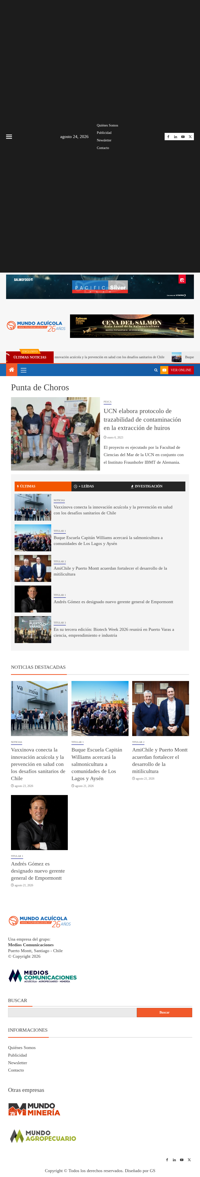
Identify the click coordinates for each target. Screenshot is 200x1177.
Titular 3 (60, 622)
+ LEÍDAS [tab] (86, 486)
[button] (23, 370)
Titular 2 (60, 561)
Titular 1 (60, 531)
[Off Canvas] (9, 137)
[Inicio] (11, 370)
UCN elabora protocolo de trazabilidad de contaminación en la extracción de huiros (142, 419)
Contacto (103, 148)
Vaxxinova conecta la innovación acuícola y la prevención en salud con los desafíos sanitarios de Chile (38, 764)
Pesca (107, 401)
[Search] (156, 370)
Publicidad (104, 133)
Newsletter (104, 140)
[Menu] (23, 370)
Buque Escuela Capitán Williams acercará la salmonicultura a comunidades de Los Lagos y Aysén (96, 764)
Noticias (59, 500)
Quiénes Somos (107, 125)
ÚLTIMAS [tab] (27, 486)
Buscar (17, 1000)
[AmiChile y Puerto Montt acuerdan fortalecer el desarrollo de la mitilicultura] (33, 568)
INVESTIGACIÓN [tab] (148, 486)
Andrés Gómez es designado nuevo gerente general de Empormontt (113, 601)
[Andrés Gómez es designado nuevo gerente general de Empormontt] (33, 599)
